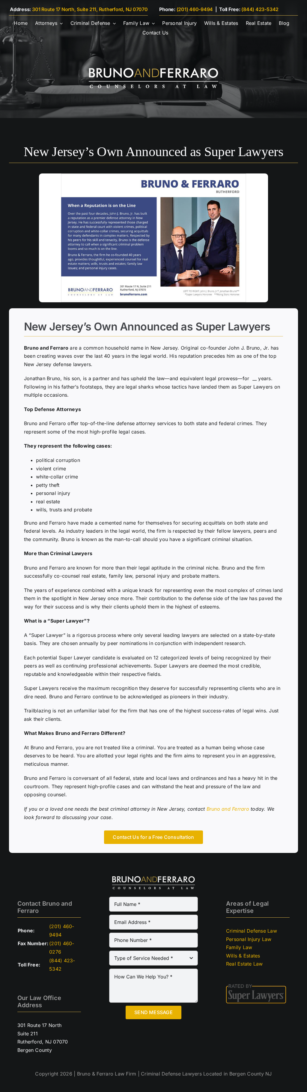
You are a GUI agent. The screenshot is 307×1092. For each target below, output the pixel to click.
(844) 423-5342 (260, 9)
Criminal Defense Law (251, 931)
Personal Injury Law (249, 939)
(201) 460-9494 (195, 9)
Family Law (239, 947)
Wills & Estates (243, 956)
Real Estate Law (244, 964)
